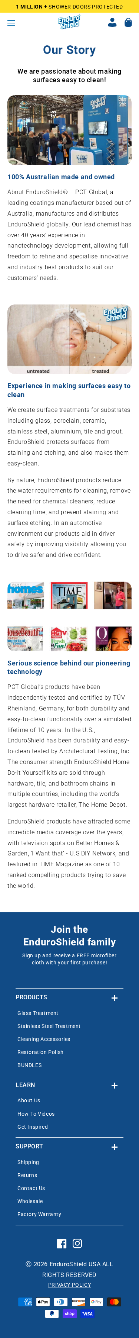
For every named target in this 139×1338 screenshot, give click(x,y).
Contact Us (31, 1188)
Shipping (28, 1162)
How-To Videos (36, 1114)
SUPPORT (29, 1146)
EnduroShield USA (75, 1264)
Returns (27, 1175)
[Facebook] (62, 1249)
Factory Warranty (39, 1214)
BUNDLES (29, 1065)
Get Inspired (32, 1127)
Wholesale (30, 1201)
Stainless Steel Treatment (49, 1026)
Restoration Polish (40, 1052)
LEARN (25, 1085)
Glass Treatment (38, 1013)
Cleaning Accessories (43, 1039)
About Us (28, 1100)
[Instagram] (77, 1249)
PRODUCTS (31, 997)
